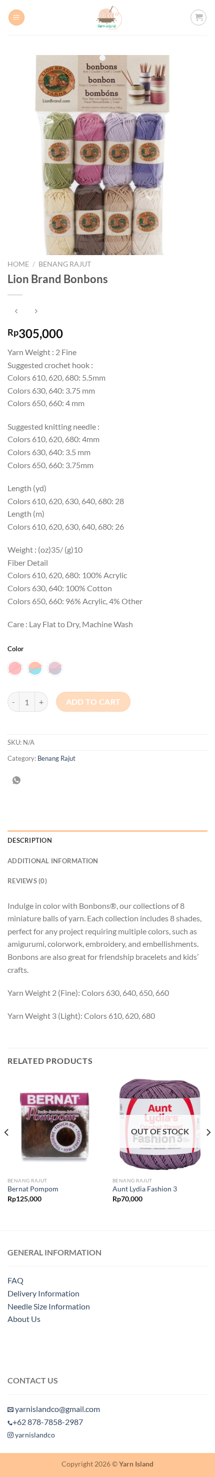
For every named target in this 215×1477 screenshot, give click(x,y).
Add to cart (93, 701)
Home (18, 264)
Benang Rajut (64, 264)
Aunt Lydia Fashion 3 (144, 1189)
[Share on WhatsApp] (16, 780)
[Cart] (198, 18)
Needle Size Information (49, 1306)
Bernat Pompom (33, 1189)
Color (16, 649)
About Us (24, 1318)
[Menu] (16, 18)
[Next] (208, 1152)
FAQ (16, 1280)
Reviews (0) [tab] (27, 881)
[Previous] (7, 1152)
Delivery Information (44, 1293)
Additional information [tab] (53, 861)
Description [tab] (30, 840)
